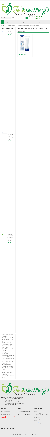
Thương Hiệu (23, 22)
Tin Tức (31, 22)
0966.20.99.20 (38, 16)
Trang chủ (7, 22)
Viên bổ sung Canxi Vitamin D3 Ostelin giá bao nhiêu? (7, 372)
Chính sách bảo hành (5, 410)
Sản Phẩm (14, 22)
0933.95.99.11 (38, 18)
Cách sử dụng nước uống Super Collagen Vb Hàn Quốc (8, 339)
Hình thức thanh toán (5, 414)
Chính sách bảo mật (5, 411)
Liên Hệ (38, 22)
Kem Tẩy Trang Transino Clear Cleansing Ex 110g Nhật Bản (31, 52)
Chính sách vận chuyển (6, 413)
